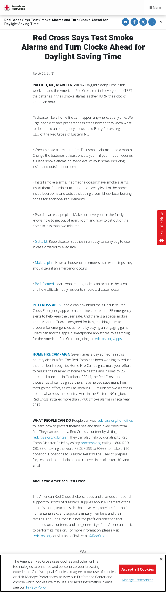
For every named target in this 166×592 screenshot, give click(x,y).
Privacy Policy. (36, 587)
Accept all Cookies (137, 569)
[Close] (161, 559)
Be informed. (44, 283)
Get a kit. (41, 241)
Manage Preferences (137, 580)
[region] (83, 573)
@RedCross (98, 535)
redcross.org (91, 442)
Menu (156, 7)
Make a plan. (44, 262)
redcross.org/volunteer (50, 437)
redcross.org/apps (108, 338)
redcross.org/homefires (115, 420)
